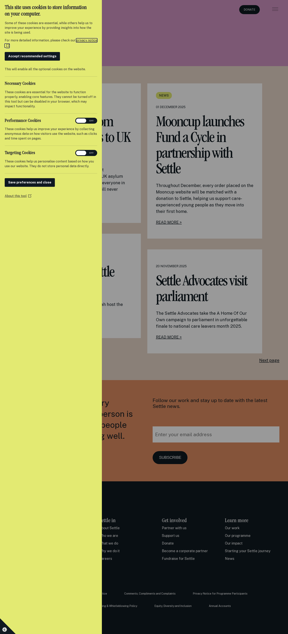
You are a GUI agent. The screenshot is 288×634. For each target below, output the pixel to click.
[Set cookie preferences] (8, 626)
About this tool (18, 196)
